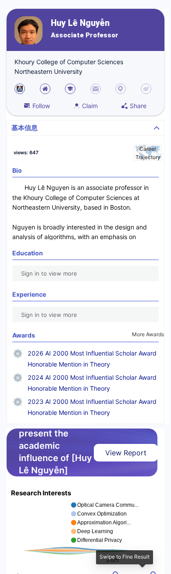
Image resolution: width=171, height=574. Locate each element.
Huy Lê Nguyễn (80, 23)
